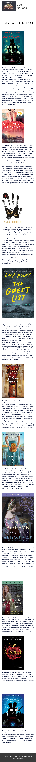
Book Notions (22, 6)
